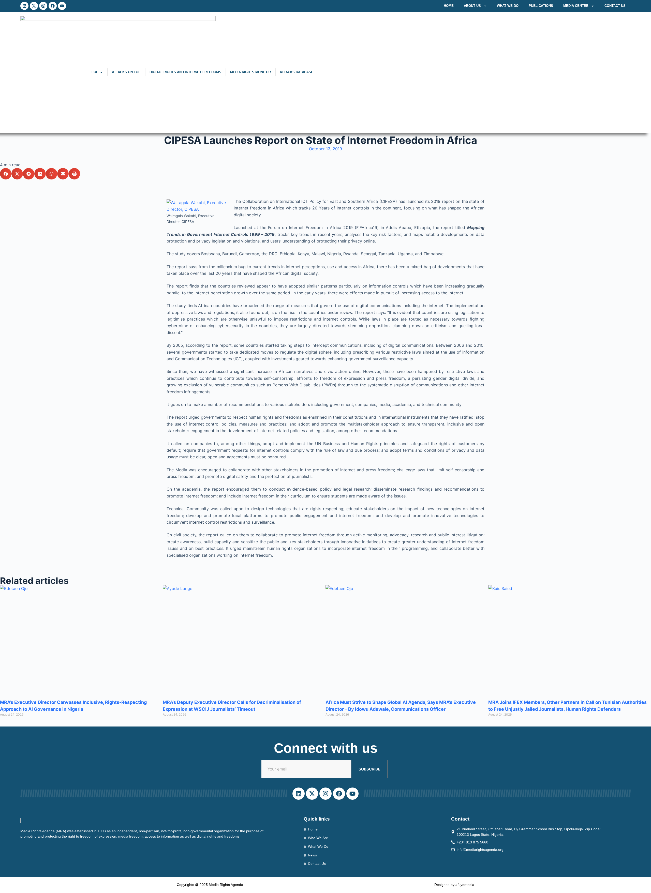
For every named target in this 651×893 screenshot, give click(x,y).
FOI (94, 72)
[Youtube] (62, 6)
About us (472, 6)
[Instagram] (43, 6)
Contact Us (615, 6)
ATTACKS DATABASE (296, 72)
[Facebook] (53, 6)
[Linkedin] (24, 6)
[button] (5, 173)
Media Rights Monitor (250, 72)
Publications (541, 6)
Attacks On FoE (126, 72)
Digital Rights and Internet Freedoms (185, 72)
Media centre (575, 6)
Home (449, 6)
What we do (508, 6)
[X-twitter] (34, 6)
